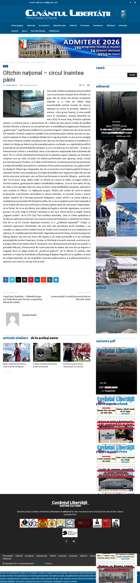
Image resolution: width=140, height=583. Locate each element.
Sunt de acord (83, 581)
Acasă (5, 62)
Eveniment (98, 25)
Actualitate (44, 25)
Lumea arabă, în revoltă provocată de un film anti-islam (71, 298)
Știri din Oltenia (38, 31)
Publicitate (54, 31)
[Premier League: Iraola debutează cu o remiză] (77, 352)
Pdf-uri (103, 383)
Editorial (31, 25)
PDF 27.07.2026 (108, 387)
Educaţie (123, 25)
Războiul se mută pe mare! (116, 132)
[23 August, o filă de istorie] (116, 164)
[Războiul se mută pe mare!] (116, 309)
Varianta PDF (105, 341)
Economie (85, 25)
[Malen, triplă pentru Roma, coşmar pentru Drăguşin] (16, 352)
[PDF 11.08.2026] (116, 418)
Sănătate (111, 25)
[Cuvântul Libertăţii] (70, 14)
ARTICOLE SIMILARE (15, 338)
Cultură (14, 31)
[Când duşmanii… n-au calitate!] (116, 261)
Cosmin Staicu (11, 85)
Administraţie (59, 25)
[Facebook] (130, 2)
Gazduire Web (39, 563)
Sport (24, 31)
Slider (6, 360)
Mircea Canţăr (108, 136)
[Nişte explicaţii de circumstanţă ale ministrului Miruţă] (116, 212)
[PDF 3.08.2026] (116, 467)
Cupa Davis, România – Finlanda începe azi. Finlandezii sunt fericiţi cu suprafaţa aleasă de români (22, 299)
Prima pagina (17, 25)
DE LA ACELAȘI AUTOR (44, 338)
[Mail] (135, 2)
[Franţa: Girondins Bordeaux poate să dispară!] (46, 352)
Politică (73, 25)
